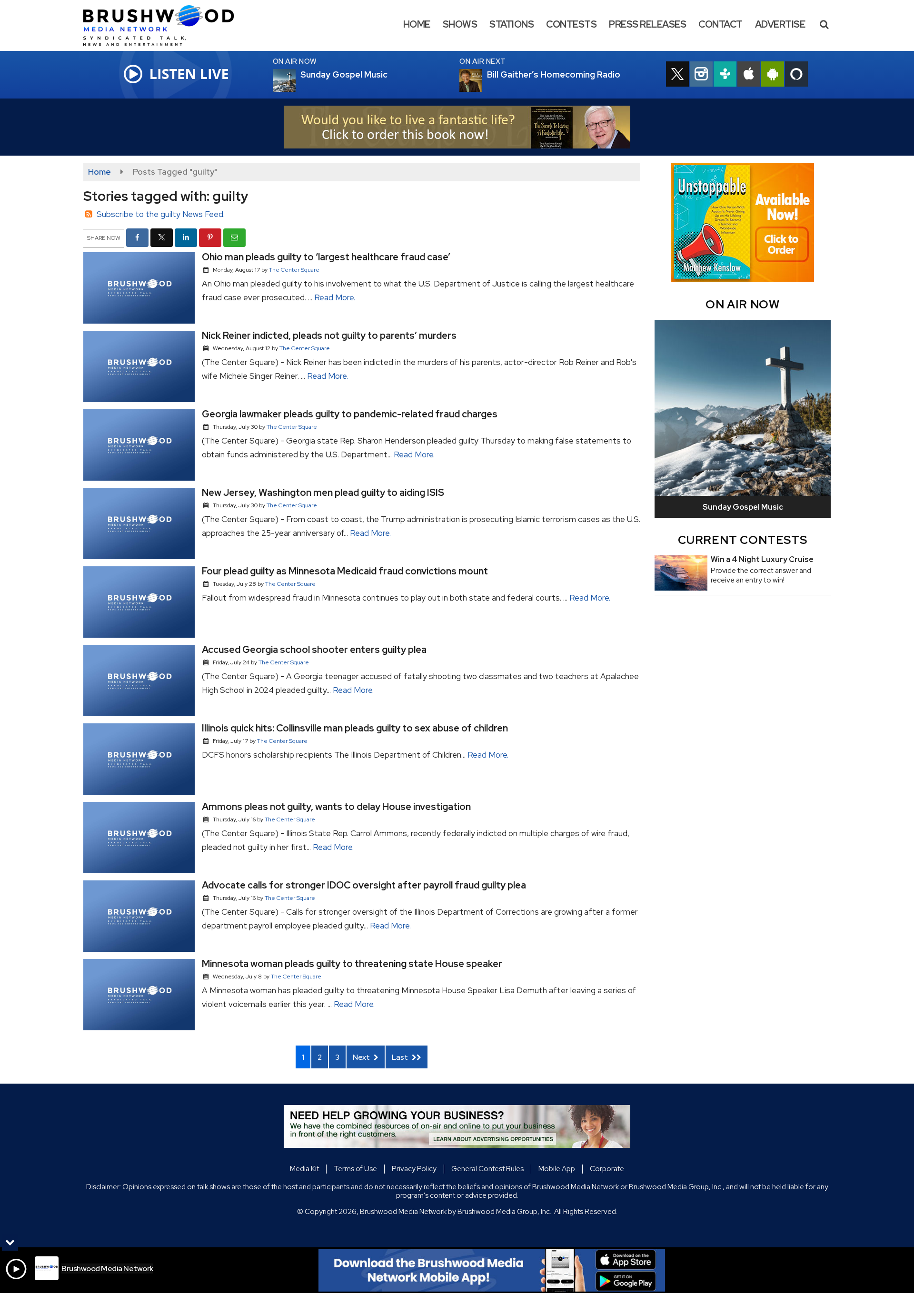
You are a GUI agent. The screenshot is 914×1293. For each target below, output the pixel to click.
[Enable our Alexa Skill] (796, 75)
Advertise (780, 24)
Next (362, 1057)
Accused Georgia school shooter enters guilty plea (314, 649)
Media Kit (304, 1169)
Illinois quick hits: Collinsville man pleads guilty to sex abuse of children (355, 728)
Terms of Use (355, 1169)
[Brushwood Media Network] (165, 25)
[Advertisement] (457, 127)
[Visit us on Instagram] (701, 75)
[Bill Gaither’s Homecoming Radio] (482, 80)
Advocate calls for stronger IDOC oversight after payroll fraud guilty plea (364, 885)
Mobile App (556, 1169)
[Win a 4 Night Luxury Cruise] (681, 573)
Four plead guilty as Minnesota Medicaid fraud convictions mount (345, 571)
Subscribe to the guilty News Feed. (161, 214)
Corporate (607, 1169)
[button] (824, 24)
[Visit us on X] (677, 75)
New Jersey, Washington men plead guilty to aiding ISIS (323, 492)
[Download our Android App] (772, 75)
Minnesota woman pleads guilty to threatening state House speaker (352, 963)
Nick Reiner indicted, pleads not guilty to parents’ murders (329, 335)
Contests (571, 24)
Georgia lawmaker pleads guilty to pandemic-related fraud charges (349, 414)
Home (416, 24)
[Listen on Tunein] (725, 75)
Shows (460, 24)
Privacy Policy (414, 1169)
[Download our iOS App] (748, 75)
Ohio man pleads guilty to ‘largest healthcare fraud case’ (326, 257)
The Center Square (294, 270)
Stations (511, 24)
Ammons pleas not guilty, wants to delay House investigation (336, 806)
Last (400, 1057)
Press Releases (647, 24)
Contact (720, 24)
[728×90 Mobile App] (491, 1270)
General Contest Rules (487, 1169)
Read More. (334, 297)
